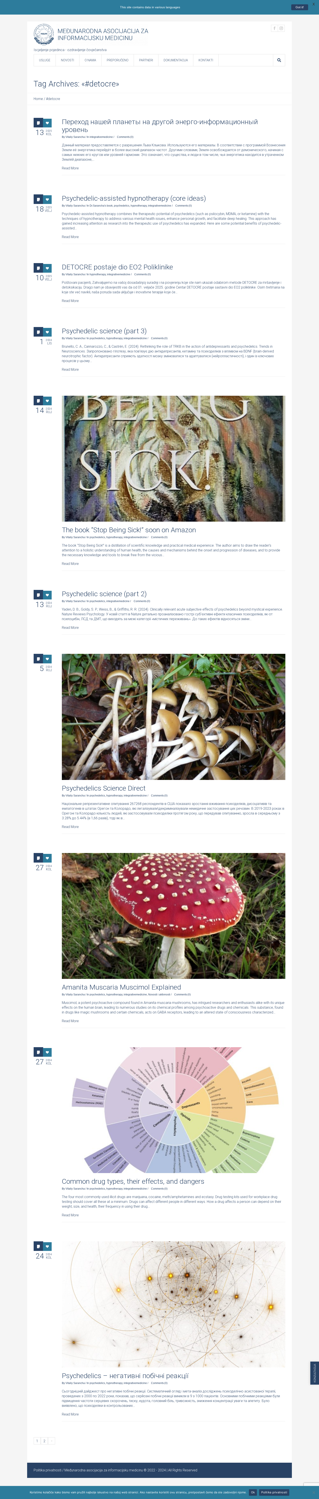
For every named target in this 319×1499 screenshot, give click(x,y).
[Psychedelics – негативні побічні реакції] (173, 1304)
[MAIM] (91, 34)
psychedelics (121, 205)
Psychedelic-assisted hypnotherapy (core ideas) (134, 198)
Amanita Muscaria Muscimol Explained (121, 987)
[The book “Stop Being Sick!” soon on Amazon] (173, 459)
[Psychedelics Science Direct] (173, 717)
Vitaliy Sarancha (75, 137)
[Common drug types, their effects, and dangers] (173, 1110)
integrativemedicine (101, 137)
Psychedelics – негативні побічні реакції (125, 1376)
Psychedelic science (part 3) (104, 331)
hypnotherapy (139, 205)
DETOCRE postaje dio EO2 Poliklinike (117, 267)
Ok (253, 1492)
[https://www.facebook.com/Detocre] (274, 28)
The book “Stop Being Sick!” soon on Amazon (129, 530)
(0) (131, 137)
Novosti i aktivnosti (159, 994)
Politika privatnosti (47, 1470)
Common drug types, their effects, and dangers (133, 1181)
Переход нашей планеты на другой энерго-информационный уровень (160, 126)
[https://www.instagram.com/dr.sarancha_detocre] (281, 28)
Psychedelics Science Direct (104, 788)
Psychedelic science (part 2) (104, 594)
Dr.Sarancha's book (101, 205)
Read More (70, 168)
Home (38, 99)
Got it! (300, 7)
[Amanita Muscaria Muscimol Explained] (173, 916)
